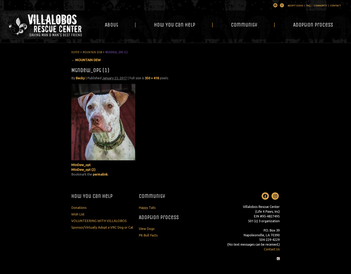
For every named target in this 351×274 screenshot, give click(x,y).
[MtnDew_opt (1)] (103, 122)
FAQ (308, 5)
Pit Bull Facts (148, 235)
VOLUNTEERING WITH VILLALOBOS (99, 221)
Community (320, 5)
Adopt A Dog (295, 5)
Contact (335, 5)
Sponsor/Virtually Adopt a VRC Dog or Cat (102, 227)
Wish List (77, 214)
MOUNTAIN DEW (92, 52)
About (111, 24)
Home (75, 52)
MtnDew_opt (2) (83, 169)
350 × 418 (152, 78)
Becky (80, 78)
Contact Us (272, 249)
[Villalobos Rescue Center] (43, 24)
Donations (78, 207)
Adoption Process (313, 24)
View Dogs (146, 228)
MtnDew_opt (81, 165)
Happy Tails (147, 207)
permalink (100, 174)
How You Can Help (174, 24)
